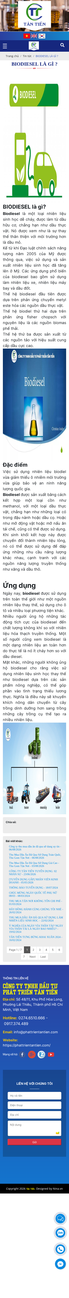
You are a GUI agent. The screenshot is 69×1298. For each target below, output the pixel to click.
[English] (34, 36)
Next (33, 956)
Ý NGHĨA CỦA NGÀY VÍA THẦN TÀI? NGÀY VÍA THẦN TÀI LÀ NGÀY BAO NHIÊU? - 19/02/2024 (36, 928)
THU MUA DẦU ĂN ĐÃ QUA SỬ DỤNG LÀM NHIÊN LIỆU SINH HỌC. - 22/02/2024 (36, 919)
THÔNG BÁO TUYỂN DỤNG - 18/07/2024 (33, 887)
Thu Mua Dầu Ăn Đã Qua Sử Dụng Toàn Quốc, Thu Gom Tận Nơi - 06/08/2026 (35, 856)
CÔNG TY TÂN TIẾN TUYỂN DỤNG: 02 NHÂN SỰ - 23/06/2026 (33, 873)
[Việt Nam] (26, 35)
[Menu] (6, 46)
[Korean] (42, 36)
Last (43, 956)
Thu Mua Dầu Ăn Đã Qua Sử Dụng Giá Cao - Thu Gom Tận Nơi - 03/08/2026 (34, 865)
